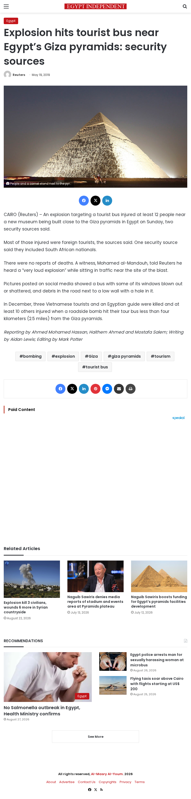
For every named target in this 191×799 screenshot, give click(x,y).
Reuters (19, 75)
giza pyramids (126, 356)
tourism (162, 356)
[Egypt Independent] (95, 6)
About (51, 782)
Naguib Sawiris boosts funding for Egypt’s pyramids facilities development (159, 601)
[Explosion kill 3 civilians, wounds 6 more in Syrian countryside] (32, 579)
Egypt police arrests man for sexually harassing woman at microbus (157, 660)
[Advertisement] (95, 483)
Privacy (125, 782)
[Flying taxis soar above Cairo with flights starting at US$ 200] (113, 685)
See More (95, 736)
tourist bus (97, 367)
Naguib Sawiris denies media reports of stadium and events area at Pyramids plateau (95, 601)
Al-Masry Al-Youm (107, 774)
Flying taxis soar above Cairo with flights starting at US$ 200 (157, 683)
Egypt (10, 20)
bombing (32, 356)
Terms (140, 782)
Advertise (67, 782)
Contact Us (87, 782)
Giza (93, 356)
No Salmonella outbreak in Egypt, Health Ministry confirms (42, 710)
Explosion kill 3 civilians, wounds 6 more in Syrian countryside (26, 607)
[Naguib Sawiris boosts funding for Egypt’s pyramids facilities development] (159, 576)
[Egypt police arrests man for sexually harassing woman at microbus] (113, 661)
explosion (65, 356)
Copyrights (107, 782)
